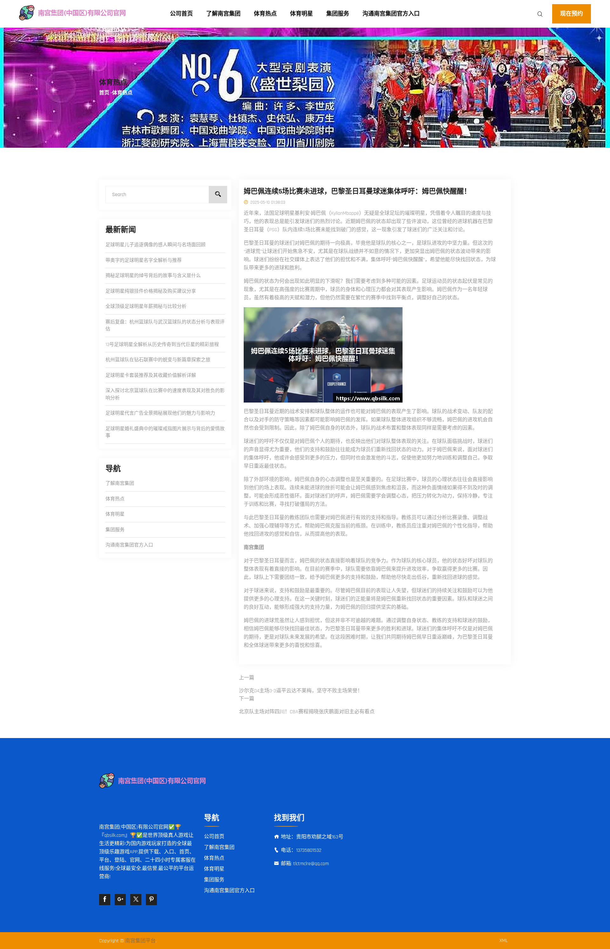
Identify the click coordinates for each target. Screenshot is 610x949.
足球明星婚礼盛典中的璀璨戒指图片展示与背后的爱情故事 (165, 432)
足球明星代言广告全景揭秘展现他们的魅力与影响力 (160, 413)
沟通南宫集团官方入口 (391, 13)
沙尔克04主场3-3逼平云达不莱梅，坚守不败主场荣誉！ (301, 691)
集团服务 (337, 13)
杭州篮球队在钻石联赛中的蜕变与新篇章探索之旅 (157, 360)
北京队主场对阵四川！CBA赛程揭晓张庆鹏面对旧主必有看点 (307, 711)
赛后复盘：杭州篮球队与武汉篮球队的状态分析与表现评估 (165, 325)
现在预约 (571, 13)
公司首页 (181, 13)
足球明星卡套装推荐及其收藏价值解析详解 (150, 375)
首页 (104, 93)
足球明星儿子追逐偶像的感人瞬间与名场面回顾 (155, 245)
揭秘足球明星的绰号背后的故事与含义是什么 (153, 276)
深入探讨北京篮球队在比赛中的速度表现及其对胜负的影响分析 (165, 394)
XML (503, 940)
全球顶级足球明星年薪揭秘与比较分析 (145, 306)
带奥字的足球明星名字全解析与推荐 (143, 260)
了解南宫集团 (223, 13)
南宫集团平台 (140, 941)
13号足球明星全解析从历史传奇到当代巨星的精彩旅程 (162, 345)
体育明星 (301, 13)
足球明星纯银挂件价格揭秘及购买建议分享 (150, 291)
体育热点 (265, 13)
